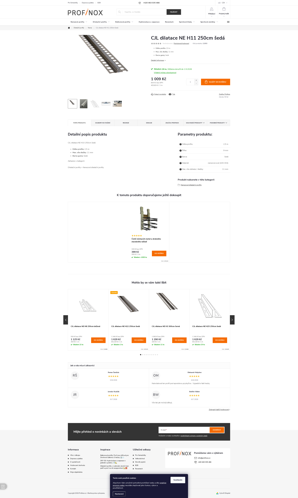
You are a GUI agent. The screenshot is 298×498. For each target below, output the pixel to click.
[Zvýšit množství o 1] (196, 80)
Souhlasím (177, 480)
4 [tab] (146, 354)
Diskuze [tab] (149, 123)
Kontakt (73, 469)
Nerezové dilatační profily (191, 185)
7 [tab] (153, 354)
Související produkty (194, 123)
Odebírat (217, 430)
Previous (65, 320)
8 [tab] (155, 354)
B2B (99, 3)
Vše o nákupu (75, 455)
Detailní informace (157, 60)
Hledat (173, 12)
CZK (223, 3)
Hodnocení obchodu (77, 465)
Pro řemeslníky (73, 3)
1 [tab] (140, 354)
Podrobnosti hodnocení (181, 43)
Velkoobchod (140, 459)
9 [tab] (157, 354)
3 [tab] (144, 354)
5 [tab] (149, 354)
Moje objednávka (76, 472)
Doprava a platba (88, 3)
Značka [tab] (172, 123)
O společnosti (75, 462)
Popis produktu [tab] (79, 123)
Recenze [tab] (126, 123)
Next (232, 320)
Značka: (224, 94)
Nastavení (119, 494)
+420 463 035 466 (204, 462)
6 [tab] (151, 354)
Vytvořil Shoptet (224, 493)
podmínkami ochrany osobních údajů (194, 436)
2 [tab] (142, 354)
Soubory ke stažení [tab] (102, 123)
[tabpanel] (149, 232)
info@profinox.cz (204, 458)
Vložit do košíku (217, 82)
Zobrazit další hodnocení (219, 409)
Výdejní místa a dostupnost (165, 72)
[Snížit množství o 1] (196, 83)
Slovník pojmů (140, 462)
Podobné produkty (217, 123)
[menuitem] (79, 22)
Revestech (139, 469)
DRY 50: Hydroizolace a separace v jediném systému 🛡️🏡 (113, 462)
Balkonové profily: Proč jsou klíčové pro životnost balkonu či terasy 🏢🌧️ (114, 456)
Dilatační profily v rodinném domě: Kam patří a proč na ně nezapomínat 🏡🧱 (114, 467)
